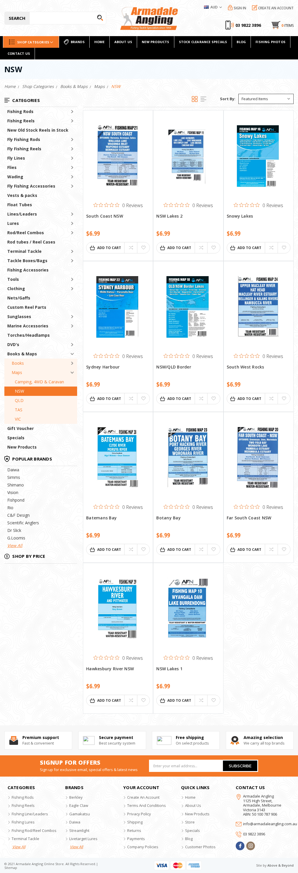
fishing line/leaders (30, 813)
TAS (18, 409)
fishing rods (23, 797)
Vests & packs (22, 195)
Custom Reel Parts (26, 307)
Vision (12, 492)
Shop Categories (33, 42)
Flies (12, 167)
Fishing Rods (20, 111)
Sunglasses (19, 316)
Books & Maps (22, 354)
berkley (76, 797)
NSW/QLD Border (173, 367)
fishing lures (23, 822)
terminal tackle (25, 838)
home (99, 42)
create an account (143, 797)
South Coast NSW (104, 216)
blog (189, 838)
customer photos (200, 846)
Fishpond (15, 500)
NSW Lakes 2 (169, 216)
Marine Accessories (27, 326)
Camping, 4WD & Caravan (39, 382)
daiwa (74, 822)
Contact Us (19, 53)
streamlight (79, 830)
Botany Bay (168, 518)
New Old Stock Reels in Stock (37, 130)
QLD (19, 400)
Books (18, 363)
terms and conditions (146, 805)
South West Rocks (245, 367)
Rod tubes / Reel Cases (31, 242)
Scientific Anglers (23, 522)
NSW (19, 391)
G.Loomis (16, 538)
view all (18, 846)
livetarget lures (83, 838)
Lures (13, 223)
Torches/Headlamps (28, 335)
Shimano (15, 485)
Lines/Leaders (22, 214)
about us (193, 805)
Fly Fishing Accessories (31, 186)
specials (192, 830)
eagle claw (78, 805)
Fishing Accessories (28, 270)
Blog (241, 42)
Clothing (16, 288)
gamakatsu (79, 813)
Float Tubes (19, 204)
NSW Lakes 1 (169, 668)
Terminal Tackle (24, 251)
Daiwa (13, 469)
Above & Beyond (280, 865)
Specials (15, 437)
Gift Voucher (20, 428)
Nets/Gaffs (18, 298)
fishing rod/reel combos (34, 830)
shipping (135, 822)
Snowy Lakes (240, 216)
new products (155, 42)
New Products (22, 447)
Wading (15, 176)
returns (134, 830)
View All (14, 545)
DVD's (13, 344)
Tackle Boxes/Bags (27, 260)
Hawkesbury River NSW (110, 668)
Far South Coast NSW (249, 518)
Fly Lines (16, 158)
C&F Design (18, 515)
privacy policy (139, 813)
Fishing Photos (270, 42)
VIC (18, 419)
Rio (10, 507)
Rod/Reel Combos (25, 232)
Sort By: (227, 98)
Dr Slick (14, 530)
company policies (142, 846)
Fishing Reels (21, 121)
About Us (123, 42)
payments (136, 838)
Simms (13, 477)
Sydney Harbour (103, 367)
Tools (13, 279)
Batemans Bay (101, 518)
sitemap (10, 867)
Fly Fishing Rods (23, 139)
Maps (17, 372)
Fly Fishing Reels (24, 148)
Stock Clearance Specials (203, 42)
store (190, 822)
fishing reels (23, 805)
